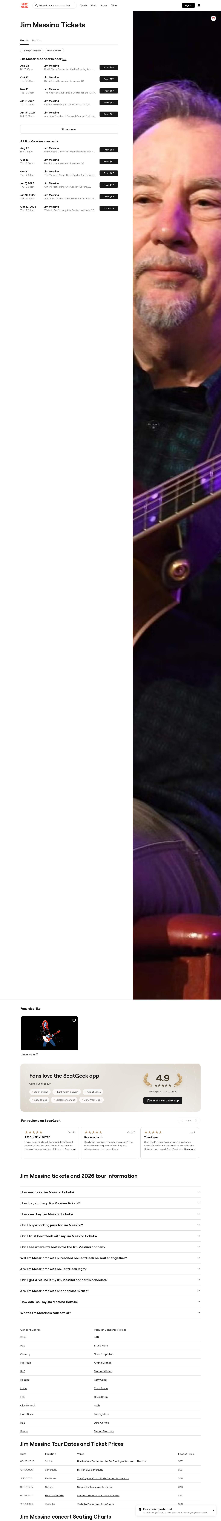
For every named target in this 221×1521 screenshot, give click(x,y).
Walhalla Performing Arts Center (95, 1504)
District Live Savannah (90, 1469)
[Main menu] (199, 5)
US (64, 59)
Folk (22, 1396)
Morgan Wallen (103, 1371)
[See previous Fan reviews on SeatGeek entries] (181, 1120)
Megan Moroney (104, 1431)
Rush (97, 1405)
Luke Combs (101, 1422)
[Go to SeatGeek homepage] (24, 5)
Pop (22, 1345)
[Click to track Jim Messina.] (213, 18)
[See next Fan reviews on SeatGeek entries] (196, 1120)
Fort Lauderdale (54, 1495)
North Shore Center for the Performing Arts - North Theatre (111, 1461)
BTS (96, 1337)
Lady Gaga (100, 1379)
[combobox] (55, 5)
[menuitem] (83, 5)
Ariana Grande (103, 1362)
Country (25, 1354)
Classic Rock (27, 1405)
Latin (23, 1388)
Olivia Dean (101, 1396)
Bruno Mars (101, 1345)
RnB (22, 1371)
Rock (23, 1337)
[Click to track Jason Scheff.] (74, 1020)
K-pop (24, 1431)
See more (70, 1149)
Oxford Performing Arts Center (95, 1486)
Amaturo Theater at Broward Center (98, 1495)
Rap (22, 1422)
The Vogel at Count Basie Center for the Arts (103, 1478)
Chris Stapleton (103, 1354)
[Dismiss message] (213, 1511)
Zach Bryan (101, 1388)
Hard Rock (26, 1414)
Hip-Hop (25, 1362)
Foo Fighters (101, 1414)
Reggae (25, 1379)
